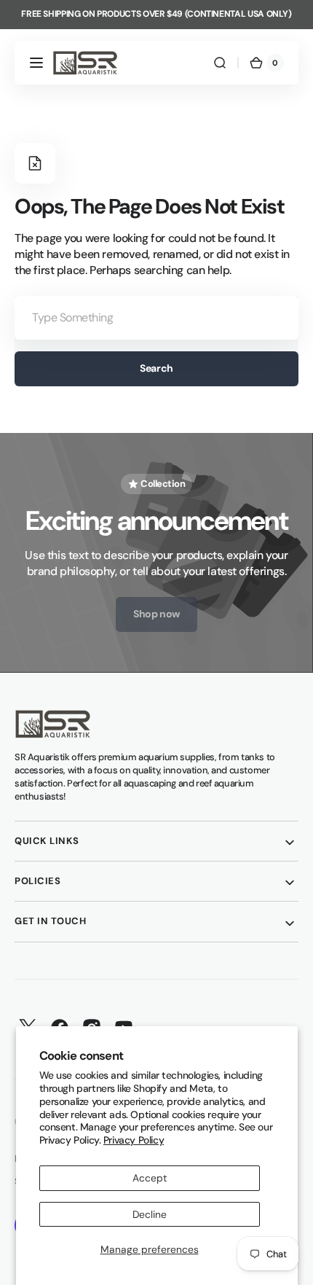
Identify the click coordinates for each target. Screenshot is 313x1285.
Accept (149, 1177)
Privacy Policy (133, 1140)
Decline (149, 1214)
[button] (36, 63)
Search (156, 368)
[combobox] (156, 318)
